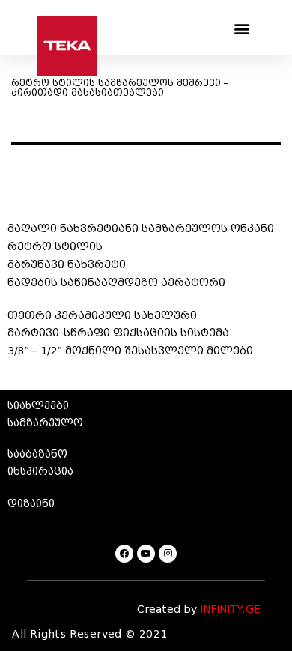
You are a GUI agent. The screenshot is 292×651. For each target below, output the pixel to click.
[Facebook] (124, 554)
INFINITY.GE (230, 609)
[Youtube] (146, 554)
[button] (241, 28)
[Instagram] (168, 554)
